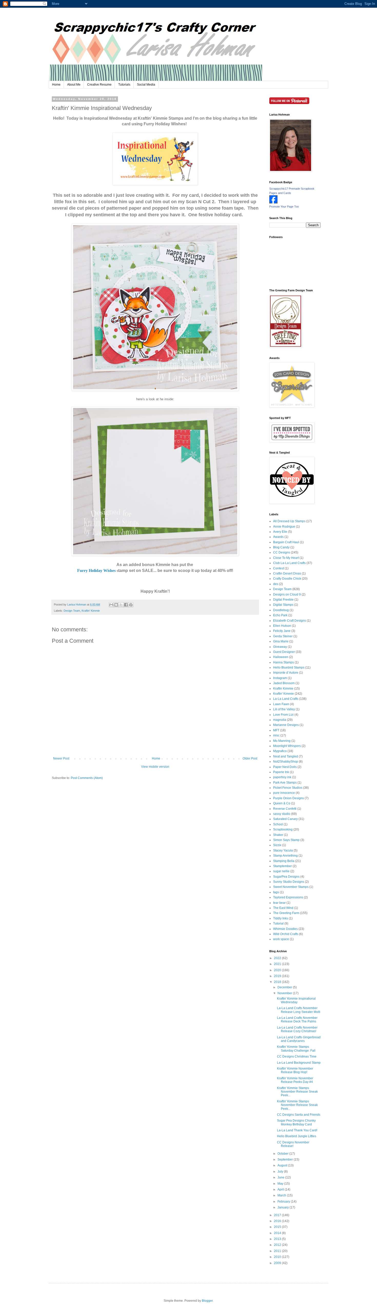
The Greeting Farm (286, 913)
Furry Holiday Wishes (96, 570)
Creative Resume (99, 84)
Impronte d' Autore (285, 672)
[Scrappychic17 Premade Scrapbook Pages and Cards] (273, 202)
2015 (278, 1227)
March (282, 1195)
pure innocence (284, 793)
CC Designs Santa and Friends (298, 1114)
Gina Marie (281, 641)
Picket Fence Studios (287, 787)
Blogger (207, 1300)
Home (56, 84)
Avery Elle (280, 532)
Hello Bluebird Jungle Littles (296, 1136)
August (282, 1165)
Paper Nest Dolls (285, 767)
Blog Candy (281, 547)
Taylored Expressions (288, 897)
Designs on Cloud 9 (287, 594)
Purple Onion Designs (288, 798)
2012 (278, 1245)
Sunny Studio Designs (288, 882)
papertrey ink (282, 777)
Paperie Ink (281, 772)
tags (276, 892)
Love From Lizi (283, 714)
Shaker (278, 835)
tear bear (279, 903)
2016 (278, 1221)
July (280, 1171)
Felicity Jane (282, 631)
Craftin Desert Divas (287, 573)
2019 (278, 976)
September (285, 1159)
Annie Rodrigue (284, 526)
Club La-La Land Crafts (289, 563)
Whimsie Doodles (285, 929)
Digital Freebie (283, 599)
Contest (278, 568)
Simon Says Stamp (286, 840)
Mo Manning (282, 741)
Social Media (146, 84)
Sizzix (277, 845)
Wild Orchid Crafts (285, 934)
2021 (278, 964)
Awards (278, 537)
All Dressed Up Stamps (289, 521)
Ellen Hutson (282, 626)
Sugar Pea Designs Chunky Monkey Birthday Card (296, 1122)
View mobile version (155, 766)
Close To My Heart (286, 558)
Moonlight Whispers (287, 746)
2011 (278, 1251)
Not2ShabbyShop (285, 761)
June (281, 1177)
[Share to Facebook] (125, 604)
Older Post (250, 758)
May (280, 1183)
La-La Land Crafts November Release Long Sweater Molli (298, 1009)
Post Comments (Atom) (87, 778)
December (285, 987)
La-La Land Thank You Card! (297, 1130)
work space (281, 939)
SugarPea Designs (286, 876)
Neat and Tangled (285, 756)
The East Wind (283, 908)
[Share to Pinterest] (130, 604)
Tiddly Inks (280, 918)
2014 (278, 1233)
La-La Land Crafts (285, 699)
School (278, 824)
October (283, 1153)
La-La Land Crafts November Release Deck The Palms (297, 1019)
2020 (278, 970)
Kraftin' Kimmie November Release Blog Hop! (295, 1070)
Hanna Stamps (283, 662)
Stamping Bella (283, 861)
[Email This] (111, 604)
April (281, 1189)
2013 (278, 1239)
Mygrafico (280, 751)
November (285, 993)
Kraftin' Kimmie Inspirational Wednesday (296, 1000)
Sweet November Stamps (291, 887)
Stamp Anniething (285, 855)
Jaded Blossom (284, 683)
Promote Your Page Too (284, 206)
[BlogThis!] (116, 604)
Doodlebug (281, 610)
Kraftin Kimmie (283, 688)
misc (276, 735)
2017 (278, 1215)
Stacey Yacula (283, 850)
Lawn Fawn (281, 704)
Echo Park (280, 615)
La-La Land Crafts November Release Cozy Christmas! (297, 1029)
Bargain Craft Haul (286, 542)
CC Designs (281, 552)
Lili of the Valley (284, 709)
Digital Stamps (283, 605)
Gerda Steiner (283, 636)
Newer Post (61, 758)
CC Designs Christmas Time (296, 1056)
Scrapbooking (283, 829)
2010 (278, 1257)
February (284, 1201)
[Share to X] (121, 604)
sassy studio (281, 814)
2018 (278, 982)
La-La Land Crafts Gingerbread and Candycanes (299, 1039)
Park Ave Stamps (285, 782)
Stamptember (282, 866)
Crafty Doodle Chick (287, 578)
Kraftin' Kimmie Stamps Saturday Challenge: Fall (296, 1048)
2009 (278, 1263)
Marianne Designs (286, 725)
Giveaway (280, 647)
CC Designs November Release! (293, 1144)
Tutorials (124, 84)
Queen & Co (281, 803)
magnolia (279, 720)
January (283, 1207)
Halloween (280, 657)
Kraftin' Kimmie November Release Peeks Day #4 (295, 1080)
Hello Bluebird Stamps (288, 667)
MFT (276, 730)
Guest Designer (284, 652)
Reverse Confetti (284, 809)
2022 (278, 958)
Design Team (72, 610)
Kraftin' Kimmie (91, 610)
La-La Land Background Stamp (299, 1062)
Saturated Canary (285, 819)
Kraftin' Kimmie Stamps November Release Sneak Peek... (297, 1091)
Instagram (280, 678)
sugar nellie (281, 871)
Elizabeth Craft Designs (289, 620)
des (275, 584)
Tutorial (278, 923)
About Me (74, 84)
